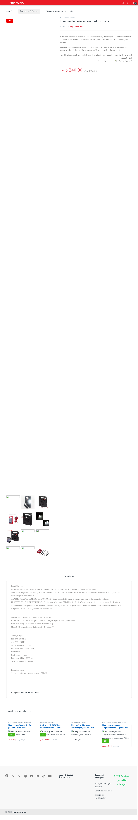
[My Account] (128, 2)
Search (123, 2)
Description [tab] (69, 576)
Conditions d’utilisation (103, 791)
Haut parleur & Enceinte (29, 11)
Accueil (9, 11)
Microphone (28, 722)
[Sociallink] (6, 775)
